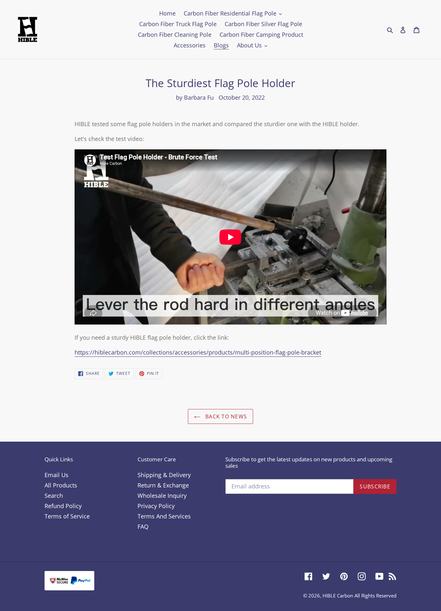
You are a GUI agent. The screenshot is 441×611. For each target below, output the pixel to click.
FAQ (143, 526)
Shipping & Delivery (164, 475)
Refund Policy (63, 506)
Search (54, 495)
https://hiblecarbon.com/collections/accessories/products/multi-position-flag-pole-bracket (198, 352)
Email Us (56, 475)
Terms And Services (164, 516)
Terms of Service (67, 516)
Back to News (225, 416)
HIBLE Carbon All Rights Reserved (359, 595)
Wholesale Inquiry (162, 495)
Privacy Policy (156, 506)
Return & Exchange (163, 485)
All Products (61, 485)
